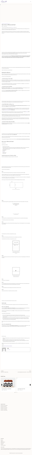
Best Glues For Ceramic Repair (4, 405)
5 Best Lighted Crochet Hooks (21, 388)
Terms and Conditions (3, 445)
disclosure (13, 27)
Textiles (9, 23)
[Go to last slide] (1, 385)
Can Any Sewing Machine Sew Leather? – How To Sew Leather (24, 371)
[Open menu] (30, 1)
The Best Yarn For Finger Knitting (4, 371)
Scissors (4, 151)
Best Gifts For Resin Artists (4, 406)
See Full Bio (8, 349)
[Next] (30, 385)
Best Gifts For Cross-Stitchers (4, 407)
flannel (27, 111)
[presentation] (8, 382)
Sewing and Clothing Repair (5, 23)
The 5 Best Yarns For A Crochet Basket (6, 388)
